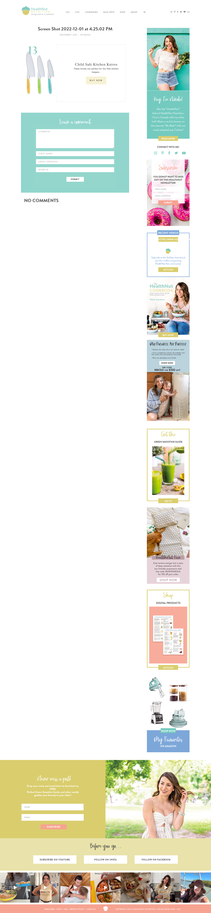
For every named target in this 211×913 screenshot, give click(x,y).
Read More (168, 138)
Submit (168, 202)
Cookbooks (91, 12)
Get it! (168, 501)
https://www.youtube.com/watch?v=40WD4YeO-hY (168, 240)
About (134, 12)
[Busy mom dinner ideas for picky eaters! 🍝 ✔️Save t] (15, 887)
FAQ (66, 909)
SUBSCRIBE (53, 827)
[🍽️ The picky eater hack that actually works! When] (105, 887)
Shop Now (168, 731)
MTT (179, 909)
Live (77, 12)
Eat (68, 12)
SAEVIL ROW (169, 909)
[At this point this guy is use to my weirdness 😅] (196, 887)
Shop (122, 12)
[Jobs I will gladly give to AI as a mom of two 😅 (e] (166, 887)
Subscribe (49, 909)
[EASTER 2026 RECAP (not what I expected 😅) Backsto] (136, 887)
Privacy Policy (77, 909)
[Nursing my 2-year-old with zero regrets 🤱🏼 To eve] (75, 887)
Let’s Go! (168, 269)
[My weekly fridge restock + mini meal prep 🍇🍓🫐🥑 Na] (45, 887)
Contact (91, 909)
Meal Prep (108, 12)
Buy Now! (168, 335)
